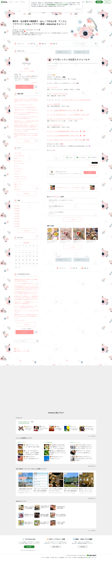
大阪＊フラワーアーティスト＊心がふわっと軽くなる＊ (26, 311)
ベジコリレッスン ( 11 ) (20, 179)
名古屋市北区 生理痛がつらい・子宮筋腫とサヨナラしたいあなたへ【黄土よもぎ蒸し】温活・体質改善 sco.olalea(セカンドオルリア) (26, 298)
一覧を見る (26, 141)
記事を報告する (94, 165)
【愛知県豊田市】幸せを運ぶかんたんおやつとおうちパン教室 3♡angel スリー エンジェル (26, 292)
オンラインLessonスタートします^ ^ (23, 105)
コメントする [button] (82, 157)
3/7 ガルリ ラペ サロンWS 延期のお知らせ (25, 107)
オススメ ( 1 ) (17, 174)
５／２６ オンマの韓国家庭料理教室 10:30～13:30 (63, 135)
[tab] (23, 421)
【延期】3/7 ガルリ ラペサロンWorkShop (25, 110)
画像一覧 (43, 43)
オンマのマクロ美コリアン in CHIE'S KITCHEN (75, 100)
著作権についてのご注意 (22, 351)
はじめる (29, 546)
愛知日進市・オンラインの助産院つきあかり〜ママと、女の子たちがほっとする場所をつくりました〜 (26, 316)
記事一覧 (32, 43)
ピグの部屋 (31, 71)
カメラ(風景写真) (48, 442)
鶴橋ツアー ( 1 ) (18, 184)
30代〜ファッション (75, 442)
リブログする (93, 157)
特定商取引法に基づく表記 (85, 557)
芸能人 (32, 421)
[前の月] (20, 243)
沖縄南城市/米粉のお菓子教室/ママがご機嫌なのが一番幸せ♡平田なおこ (26, 280)
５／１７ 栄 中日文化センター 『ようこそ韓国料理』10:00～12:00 (68, 114)
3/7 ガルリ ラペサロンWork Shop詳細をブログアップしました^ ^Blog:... (26, 130)
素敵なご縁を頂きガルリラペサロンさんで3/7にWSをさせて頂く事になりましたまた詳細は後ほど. (26, 135)
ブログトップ (20, 43)
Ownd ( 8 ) (17, 189)
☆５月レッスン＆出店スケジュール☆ (71, 59)
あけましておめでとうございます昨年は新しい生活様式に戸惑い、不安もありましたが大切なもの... (26, 100)
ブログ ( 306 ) (18, 153)
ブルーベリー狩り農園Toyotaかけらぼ (24, 283)
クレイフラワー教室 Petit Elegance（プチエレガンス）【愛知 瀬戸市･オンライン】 (26, 307)
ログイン (107, 2)
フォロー (89, 172)
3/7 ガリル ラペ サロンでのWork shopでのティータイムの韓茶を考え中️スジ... (26, 113)
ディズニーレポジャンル (23, 421)
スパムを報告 (46, 557)
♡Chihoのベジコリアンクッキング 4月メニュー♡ (82, 52)
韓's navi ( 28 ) (18, 161)
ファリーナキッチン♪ (19, 320)
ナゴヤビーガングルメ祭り (60, 93)
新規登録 (99, 2)
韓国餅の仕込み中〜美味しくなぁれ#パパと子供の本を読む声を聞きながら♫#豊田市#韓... (26, 125)
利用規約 (62, 557)
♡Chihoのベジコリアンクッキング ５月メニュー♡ (64, 52)
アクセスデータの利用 (71, 557)
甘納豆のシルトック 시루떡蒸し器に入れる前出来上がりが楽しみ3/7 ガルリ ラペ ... (26, 121)
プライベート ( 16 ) (19, 163)
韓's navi (53, 68)
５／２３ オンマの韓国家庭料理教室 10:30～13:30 (63, 131)
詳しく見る (56, 546)
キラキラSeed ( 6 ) (19, 155)
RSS (17, 348)
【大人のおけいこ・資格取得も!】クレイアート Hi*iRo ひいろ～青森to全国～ (26, 302)
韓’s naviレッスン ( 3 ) (20, 176)
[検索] (95, 44)
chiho (26, 69)
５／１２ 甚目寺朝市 (53, 104)
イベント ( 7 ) (17, 181)
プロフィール (22, 71)
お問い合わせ (54, 557)
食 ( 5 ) (16, 166)
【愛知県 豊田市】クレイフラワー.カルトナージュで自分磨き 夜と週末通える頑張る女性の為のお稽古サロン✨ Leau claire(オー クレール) (26, 288)
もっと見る (72, 219)
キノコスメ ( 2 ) (18, 168)
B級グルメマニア (22, 442)
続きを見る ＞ (35, 82)
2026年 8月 (26, 242)
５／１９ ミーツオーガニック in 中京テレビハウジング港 (65, 119)
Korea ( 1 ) (17, 158)
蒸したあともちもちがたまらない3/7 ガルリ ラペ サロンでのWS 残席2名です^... (26, 117)
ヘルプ (94, 557)
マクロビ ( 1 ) (17, 171)
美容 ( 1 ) (16, 186)
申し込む (83, 546)
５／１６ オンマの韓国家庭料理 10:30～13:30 (61, 110)
